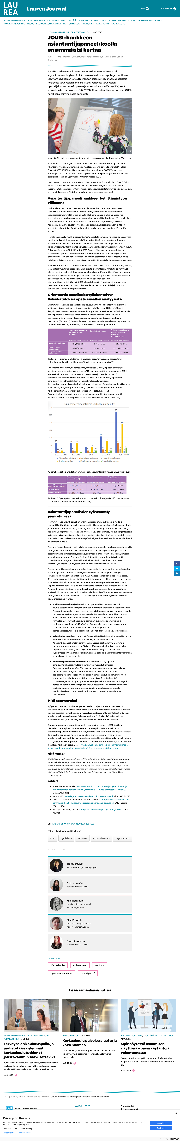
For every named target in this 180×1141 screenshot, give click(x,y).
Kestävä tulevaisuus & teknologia (87, 20)
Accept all (161, 1123)
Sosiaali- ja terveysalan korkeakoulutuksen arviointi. (88, 796)
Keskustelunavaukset (48, 23)
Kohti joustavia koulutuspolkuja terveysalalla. (100, 809)
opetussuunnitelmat (61, 973)
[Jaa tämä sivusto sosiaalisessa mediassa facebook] (177, 563)
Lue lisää (8, 1075)
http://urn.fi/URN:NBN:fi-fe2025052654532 (73, 823)
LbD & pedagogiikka (118, 20)
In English (88, 23)
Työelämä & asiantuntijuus (19, 23)
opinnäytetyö (88, 973)
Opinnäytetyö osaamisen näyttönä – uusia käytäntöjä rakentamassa (145, 1048)
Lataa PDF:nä (54, 958)
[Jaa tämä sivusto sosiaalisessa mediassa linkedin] (177, 573)
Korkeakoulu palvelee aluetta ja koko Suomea (89, 1042)
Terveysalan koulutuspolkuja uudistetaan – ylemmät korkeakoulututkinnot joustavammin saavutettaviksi (30, 1050)
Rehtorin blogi (71, 23)
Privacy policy (24, 1133)
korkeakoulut (80, 965)
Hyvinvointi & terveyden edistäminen (24, 20)
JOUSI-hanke (58, 965)
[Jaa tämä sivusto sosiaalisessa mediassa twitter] (177, 568)
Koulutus (99, 965)
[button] (52, 838)
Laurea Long (118, 23)
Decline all (161, 1128)
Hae (143, 8)
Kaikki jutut (102, 23)
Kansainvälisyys (56, 20)
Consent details (9, 1133)
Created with (55, 850)
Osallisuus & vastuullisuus (146, 20)
